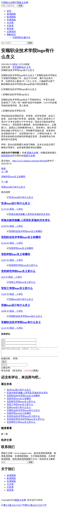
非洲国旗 (11, 20)
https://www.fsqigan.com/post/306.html (29, 161)
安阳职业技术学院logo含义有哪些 (23, 395)
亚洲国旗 (11, 14)
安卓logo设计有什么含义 (19, 390)
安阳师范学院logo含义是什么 (21, 401)
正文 (28, 67)
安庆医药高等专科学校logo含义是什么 (25, 419)
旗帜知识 (11, 34)
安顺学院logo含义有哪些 (19, 413)
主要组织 (11, 31)
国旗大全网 (32, 152)
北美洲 (10, 25)
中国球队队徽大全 (21, 37)
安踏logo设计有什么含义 (19, 407)
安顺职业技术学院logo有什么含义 (23, 410)
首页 (9, 11)
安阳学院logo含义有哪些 (19, 398)
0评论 (15, 64)
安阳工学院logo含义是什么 (20, 404)
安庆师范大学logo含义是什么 (21, 422)
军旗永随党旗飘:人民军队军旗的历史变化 (27, 393)
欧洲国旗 (11, 17)
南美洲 (10, 28)
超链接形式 (6, 155)
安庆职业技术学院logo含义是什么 (23, 416)
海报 (3, 168)
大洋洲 (10, 23)
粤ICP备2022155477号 (35, 505)
